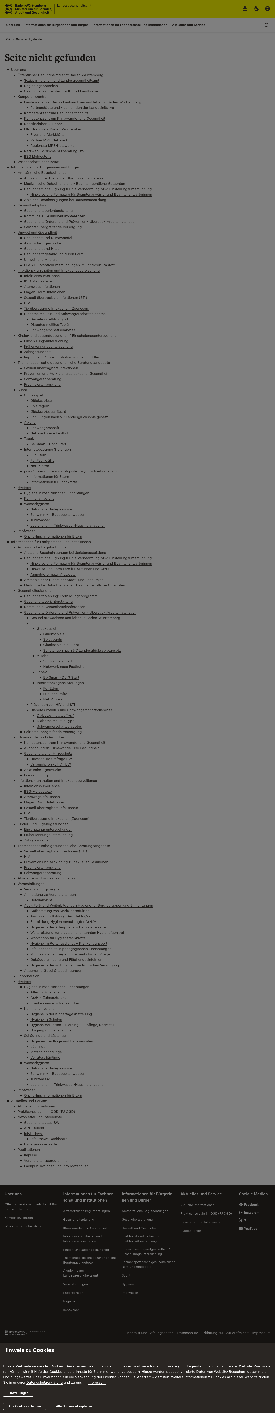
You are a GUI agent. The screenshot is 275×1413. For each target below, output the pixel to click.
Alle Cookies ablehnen (24, 1406)
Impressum (97, 1382)
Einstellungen (18, 1393)
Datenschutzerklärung (44, 1382)
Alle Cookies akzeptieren (74, 1406)
